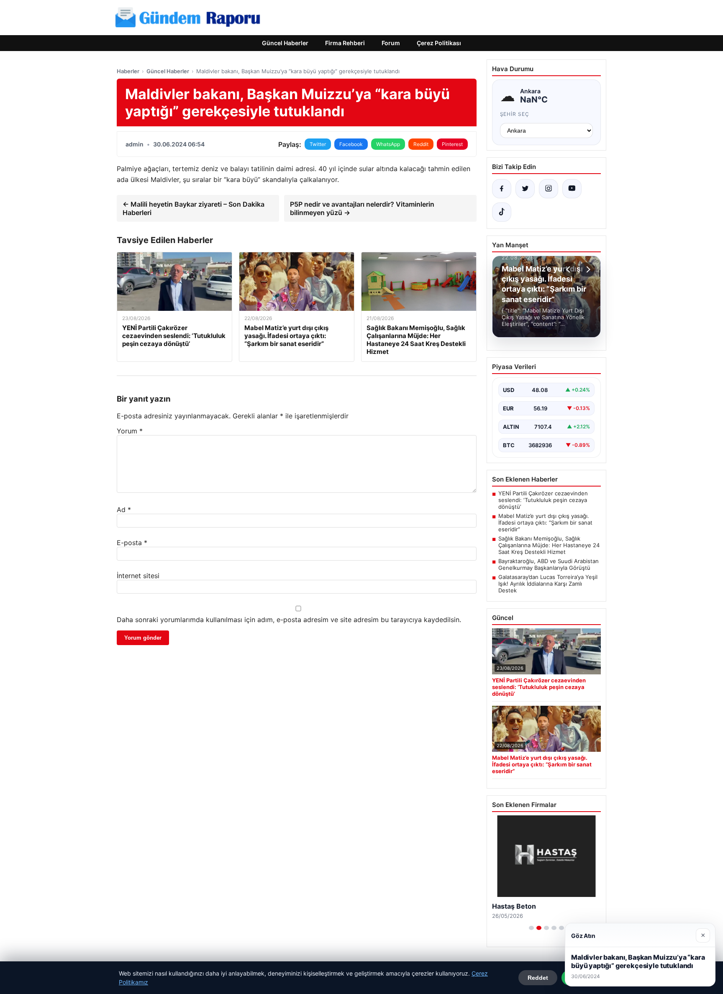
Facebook (351, 144)
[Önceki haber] (569, 269)
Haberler (128, 71)
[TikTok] (501, 212)
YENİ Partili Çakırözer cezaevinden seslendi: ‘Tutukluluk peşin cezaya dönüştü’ (543, 500)
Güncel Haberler (285, 42)
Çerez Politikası (439, 42)
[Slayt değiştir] (531, 928)
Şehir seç (515, 114)
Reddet (538, 977)
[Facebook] (501, 188)
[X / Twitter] (525, 188)
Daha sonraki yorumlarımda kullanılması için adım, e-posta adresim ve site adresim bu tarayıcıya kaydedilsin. (289, 619)
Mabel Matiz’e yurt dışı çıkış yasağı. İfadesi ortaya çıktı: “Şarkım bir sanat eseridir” (545, 522)
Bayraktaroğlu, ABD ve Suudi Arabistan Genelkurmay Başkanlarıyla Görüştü (548, 564)
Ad (124, 509)
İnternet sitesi (138, 575)
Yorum (130, 431)
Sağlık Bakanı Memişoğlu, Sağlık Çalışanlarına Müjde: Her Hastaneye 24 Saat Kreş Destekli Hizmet (549, 545)
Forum (391, 42)
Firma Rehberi (345, 42)
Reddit (420, 144)
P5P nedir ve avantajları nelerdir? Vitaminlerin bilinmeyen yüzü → (362, 208)
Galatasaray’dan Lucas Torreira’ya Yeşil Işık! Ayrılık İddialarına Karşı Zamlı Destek (547, 584)
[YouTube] (572, 188)
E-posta (132, 542)
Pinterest (452, 144)
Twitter (318, 144)
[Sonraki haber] (587, 269)
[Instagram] (548, 188)
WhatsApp (388, 144)
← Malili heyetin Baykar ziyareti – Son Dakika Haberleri (193, 208)
